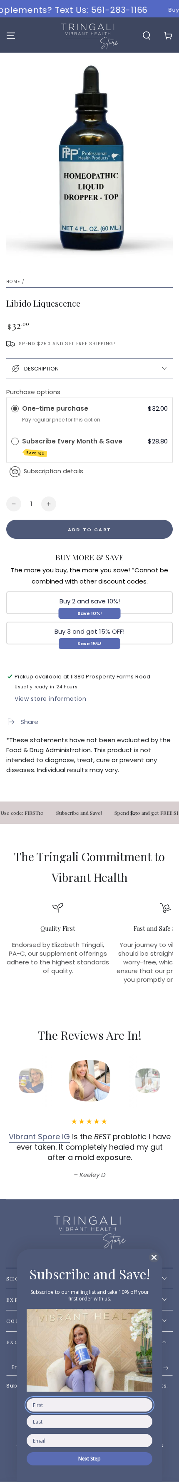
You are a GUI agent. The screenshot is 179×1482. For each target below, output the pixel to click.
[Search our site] (146, 36)
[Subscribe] (168, 1367)
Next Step (89, 1458)
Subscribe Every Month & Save (73, 446)
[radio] (15, 409)
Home (13, 281)
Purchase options (33, 391)
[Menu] (11, 36)
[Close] (154, 1257)
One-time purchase (55, 408)
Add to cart (89, 529)
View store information (50, 699)
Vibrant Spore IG (39, 1136)
